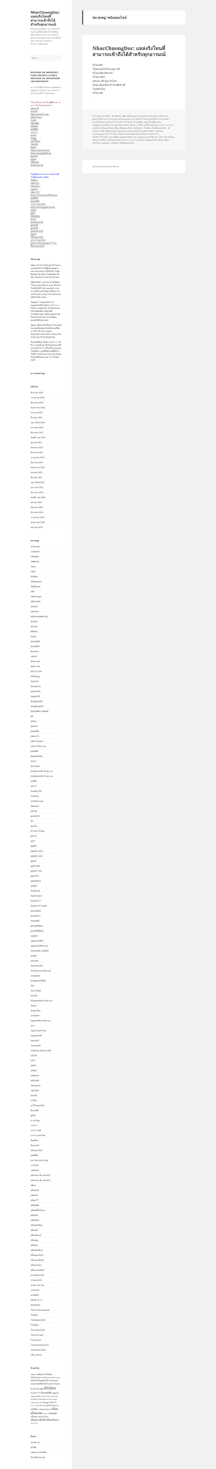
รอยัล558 (35, 1170)
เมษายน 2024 (37, 527)
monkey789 (36, 791)
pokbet (34, 885)
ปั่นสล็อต (34, 1140)
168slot (33, 1374)
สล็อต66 (34, 1195)
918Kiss (34, 576)
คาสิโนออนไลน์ (37, 1105)
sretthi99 (35, 1015)
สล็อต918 (35, 1220)
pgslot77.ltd (36, 871)
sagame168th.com (39, 945)
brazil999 (35, 646)
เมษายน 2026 (37, 412)
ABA (33, 591)
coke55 (34, 656)
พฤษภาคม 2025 (38, 467)
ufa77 (33, 1060)
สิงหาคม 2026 (37, 392)
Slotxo (33, 1005)
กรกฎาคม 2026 (37, 397)
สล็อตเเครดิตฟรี (37, 1270)
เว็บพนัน (34, 1315)
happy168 (35, 696)
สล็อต (33, 1185)
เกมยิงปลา (35, 1290)
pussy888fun (37, 925)
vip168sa (35, 1090)
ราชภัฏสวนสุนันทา (44, 1409)
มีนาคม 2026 (36, 417)
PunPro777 (36, 900)
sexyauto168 (36, 965)
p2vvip (34, 811)
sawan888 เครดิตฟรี (40, 950)
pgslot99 (35, 876)
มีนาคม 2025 (36, 477)
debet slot (35, 661)
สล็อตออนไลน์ (37, 237)
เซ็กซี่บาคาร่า (36, 1300)
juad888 (34, 751)
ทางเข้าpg (35, 1120)
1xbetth (34, 144)
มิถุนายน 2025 (37, 462)
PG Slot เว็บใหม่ (38, 831)
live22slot (35, 766)
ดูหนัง (33, 1115)
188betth (35, 162)
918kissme (35, 586)
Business (35, 651)
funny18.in (36, 686)
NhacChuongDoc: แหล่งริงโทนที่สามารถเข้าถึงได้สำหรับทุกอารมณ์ (45, 18)
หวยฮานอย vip (37, 1285)
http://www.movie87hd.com (44, 195)
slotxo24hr (36, 1010)
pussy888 (35, 201)
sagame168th (37, 940)
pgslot (33, 147)
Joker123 (35, 736)
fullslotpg (35, 216)
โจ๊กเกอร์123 (36, 1354)
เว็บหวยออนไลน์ (38, 1330)
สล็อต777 (35, 1200)
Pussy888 (35, 920)
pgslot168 (35, 866)
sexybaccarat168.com (41, 970)
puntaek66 (36, 910)
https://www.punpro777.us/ (44, 243)
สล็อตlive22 (36, 1235)
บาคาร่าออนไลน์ (38, 204)
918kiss (34, 180)
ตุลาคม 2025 (36, 442)
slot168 (34, 111)
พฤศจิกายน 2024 (38, 497)
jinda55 (34, 726)
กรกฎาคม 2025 (37, 457)
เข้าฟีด (33, 1447)
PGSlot (50, 1388)
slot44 (33, 120)
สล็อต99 (34, 126)
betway (57, 1377)
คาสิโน (34, 1100)
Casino (130, 131)
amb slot (35, 611)
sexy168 (34, 960)
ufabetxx (35, 1075)
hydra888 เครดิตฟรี (39, 711)
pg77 (33, 841)
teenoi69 (35, 1040)
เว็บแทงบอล (36, 1340)
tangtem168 (36, 1035)
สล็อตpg (34, 1240)
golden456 (35, 691)
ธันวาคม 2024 (37, 492)
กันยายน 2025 (37, 447)
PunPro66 (35, 890)
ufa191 (34, 1055)
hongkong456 (37, 706)
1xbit (33, 571)
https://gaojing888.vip (41, 153)
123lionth (35, 551)
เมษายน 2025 (37, 472)
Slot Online (36, 990)
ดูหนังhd (34, 228)
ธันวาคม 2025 (37, 432)
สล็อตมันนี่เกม (37, 1250)
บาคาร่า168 (36, 1130)
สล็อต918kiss (36, 1225)
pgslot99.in (36, 881)
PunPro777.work (39, 905)
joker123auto (37, 741)
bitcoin (34, 626)
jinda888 (35, 731)
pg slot (34, 826)
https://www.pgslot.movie (43, 207)
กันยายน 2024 (37, 507)
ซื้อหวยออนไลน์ (37, 246)
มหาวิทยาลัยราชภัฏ (39, 1160)
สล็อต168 (35, 1190)
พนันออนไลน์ (36, 1150)
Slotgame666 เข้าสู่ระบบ (41, 1000)
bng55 (33, 636)
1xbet (33, 566)
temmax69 (36, 1045)
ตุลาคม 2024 (36, 502)
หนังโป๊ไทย (35, 141)
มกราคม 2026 (37, 427)
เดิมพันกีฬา (35, 1305)
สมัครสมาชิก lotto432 (40, 1175)
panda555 (35, 816)
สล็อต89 (34, 1215)
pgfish (33, 846)
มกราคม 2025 (37, 487)
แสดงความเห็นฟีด (38, 1452)
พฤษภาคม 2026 (38, 407)
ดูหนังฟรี (34, 225)
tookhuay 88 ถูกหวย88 (41, 1050)
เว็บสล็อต (35, 1325)
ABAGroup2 (36, 596)
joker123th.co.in (38, 746)
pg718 (33, 836)
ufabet (34, 1070)
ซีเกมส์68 (35, 1110)
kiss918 (34, 156)
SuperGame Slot (38, 1030)
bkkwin (34, 631)
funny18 (34, 681)
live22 (33, 219)
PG (32, 821)
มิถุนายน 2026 (37, 402)
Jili (32, 716)
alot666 (34, 606)
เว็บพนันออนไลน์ (38, 1320)
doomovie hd (37, 165)
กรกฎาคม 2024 (37, 517)
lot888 (33, 781)
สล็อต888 (35, 123)
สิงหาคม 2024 (37, 512)
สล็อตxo (34, 1245)
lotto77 (34, 786)
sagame (34, 189)
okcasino (35, 806)
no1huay (35, 796)
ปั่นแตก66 (35, 1145)
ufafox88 (35, 1080)
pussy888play (37, 930)
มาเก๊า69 (34, 1165)
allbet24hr (36, 601)
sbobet (34, 955)
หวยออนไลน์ (36, 1280)
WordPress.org (38, 1457)
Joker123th (148, 131)
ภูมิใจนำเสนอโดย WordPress (105, 166)
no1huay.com (37, 801)
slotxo (33, 135)
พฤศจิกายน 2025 (38, 437)
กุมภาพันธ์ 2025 (38, 482)
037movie (35, 546)
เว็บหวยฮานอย (37, 1335)
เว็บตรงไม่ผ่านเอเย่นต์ (40, 1310)
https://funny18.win (40, 150)
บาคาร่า (34, 132)
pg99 (33, 213)
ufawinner (36, 1085)
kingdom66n (36, 756)
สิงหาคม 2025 (37, 452)
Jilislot (34, 721)
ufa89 (33, 1065)
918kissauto (36, 581)
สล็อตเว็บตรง (36, 117)
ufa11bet (49, 1399)
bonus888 (35, 641)
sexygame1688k (38, 980)
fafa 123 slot (36, 671)
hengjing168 (36, 701)
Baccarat (121, 131)
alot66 (52, 1377)
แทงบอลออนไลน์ (38, 1350)
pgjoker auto (37, 851)
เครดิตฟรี (35, 1295)
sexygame (35, 975)
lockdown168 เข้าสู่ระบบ (42, 771)
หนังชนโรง (35, 186)
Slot (32, 985)
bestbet (34, 621)
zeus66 (34, 1095)
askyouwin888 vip (39, 616)
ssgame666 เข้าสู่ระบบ (41, 1020)
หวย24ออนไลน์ (37, 1275)
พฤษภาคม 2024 (38, 522)
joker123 (35, 108)
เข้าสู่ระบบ (35, 1442)
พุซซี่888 (34, 129)
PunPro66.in (141, 134)
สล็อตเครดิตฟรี (37, 1260)
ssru (33, 1025)
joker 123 (35, 192)
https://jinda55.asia (40, 114)
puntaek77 (36, 915)
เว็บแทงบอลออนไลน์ (39, 1345)
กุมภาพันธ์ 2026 (38, 422)
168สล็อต (35, 556)
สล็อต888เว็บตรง (38, 1210)
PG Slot (113, 134)
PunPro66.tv (36, 895)
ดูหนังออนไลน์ (37, 222)
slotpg (33, 138)
